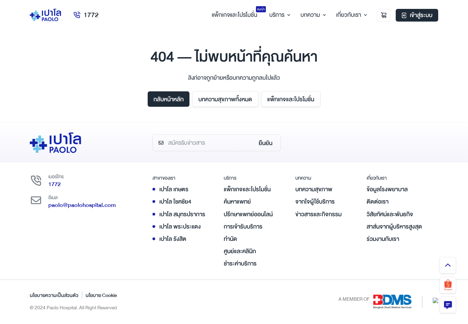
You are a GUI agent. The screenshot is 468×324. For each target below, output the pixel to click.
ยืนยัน (265, 143)
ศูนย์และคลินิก (240, 251)
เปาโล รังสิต (172, 239)
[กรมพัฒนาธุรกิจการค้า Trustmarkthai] (435, 300)
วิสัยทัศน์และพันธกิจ (390, 214)
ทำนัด (230, 239)
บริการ (276, 15)
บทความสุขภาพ (313, 189)
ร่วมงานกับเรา (383, 239)
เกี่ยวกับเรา (348, 15)
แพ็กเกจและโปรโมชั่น (290, 99)
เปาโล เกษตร (173, 189)
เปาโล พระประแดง (180, 227)
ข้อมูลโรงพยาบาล (387, 189)
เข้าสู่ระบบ (421, 15)
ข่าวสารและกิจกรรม (318, 214)
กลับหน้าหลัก (168, 99)
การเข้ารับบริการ (243, 227)
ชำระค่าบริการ (240, 264)
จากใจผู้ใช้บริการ (315, 202)
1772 (91, 15)
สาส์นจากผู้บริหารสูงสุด (394, 227)
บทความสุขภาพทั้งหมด (225, 99)
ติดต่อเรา (378, 202)
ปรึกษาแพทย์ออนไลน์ (248, 214)
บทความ (310, 15)
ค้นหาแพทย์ (237, 202)
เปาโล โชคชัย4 (175, 202)
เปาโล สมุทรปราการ (182, 214)
